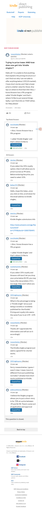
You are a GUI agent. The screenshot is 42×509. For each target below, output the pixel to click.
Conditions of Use (21, 497)
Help (13, 17)
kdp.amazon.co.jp (21, 503)
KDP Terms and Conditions (21, 489)
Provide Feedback (21, 506)
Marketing (31, 12)
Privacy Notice (21, 491)
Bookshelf (10, 12)
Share (28, 113)
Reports (21, 12)
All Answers (10, 155)
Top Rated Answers (12, 119)
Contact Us (21, 500)
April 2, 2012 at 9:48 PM (18, 59)
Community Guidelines (21, 494)
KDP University (25, 17)
